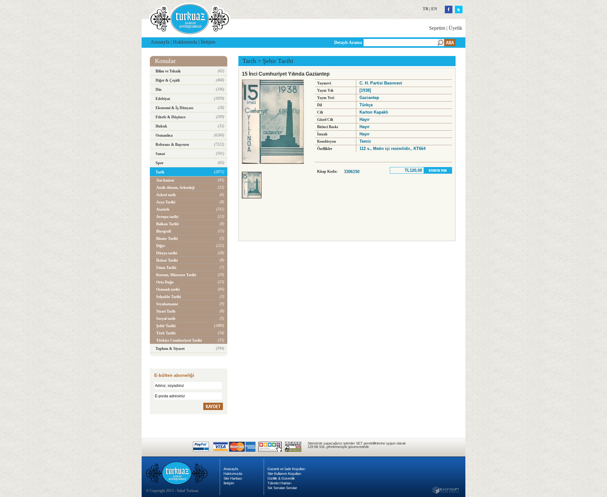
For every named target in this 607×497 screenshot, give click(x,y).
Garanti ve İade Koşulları (286, 469)
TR (425, 8)
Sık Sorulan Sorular (282, 488)
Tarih (249, 60)
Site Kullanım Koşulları (284, 473)
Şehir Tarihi (278, 60)
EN (434, 8)
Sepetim (437, 28)
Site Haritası (233, 478)
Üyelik (455, 28)
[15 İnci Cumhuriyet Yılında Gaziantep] (253, 200)
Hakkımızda (185, 42)
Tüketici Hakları (279, 483)
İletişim (208, 42)
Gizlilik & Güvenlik (281, 478)
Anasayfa (159, 42)
